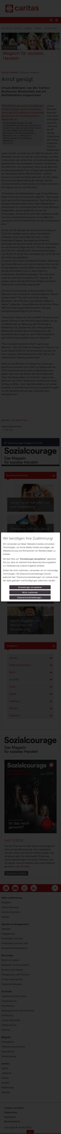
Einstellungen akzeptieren (30, 587)
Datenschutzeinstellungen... (30, 597)
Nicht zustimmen (30, 592)
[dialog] (30, 567)
